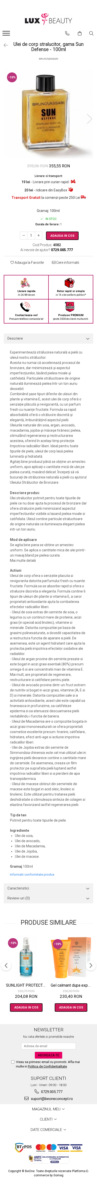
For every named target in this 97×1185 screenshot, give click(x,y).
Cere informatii (67, 263)
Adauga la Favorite (29, 263)
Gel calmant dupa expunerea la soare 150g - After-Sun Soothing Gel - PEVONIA (71, 985)
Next (89, 119)
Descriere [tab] (15, 338)
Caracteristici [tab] (18, 888)
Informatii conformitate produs (32, 874)
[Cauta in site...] (91, 33)
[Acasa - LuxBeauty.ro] (48, 19)
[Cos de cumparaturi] (79, 33)
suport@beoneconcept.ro (51, 1098)
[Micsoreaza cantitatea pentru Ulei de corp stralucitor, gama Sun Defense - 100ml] (23, 235)
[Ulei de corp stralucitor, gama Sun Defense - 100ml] (48, 113)
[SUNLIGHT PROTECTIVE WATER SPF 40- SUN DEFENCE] (26, 957)
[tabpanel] (48, 113)
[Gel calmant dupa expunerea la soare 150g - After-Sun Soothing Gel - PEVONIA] (70, 957)
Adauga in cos (62, 235)
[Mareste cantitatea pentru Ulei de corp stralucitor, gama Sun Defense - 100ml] (38, 235)
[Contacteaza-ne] (67, 33)
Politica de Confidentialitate (47, 1066)
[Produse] (6, 34)
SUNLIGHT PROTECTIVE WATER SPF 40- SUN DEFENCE (27, 985)
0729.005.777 (51, 1092)
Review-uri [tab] (18, 898)
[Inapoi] (3, 45)
